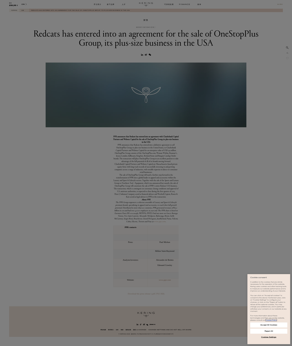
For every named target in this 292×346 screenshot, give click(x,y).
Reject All (269, 331)
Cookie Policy (271, 320)
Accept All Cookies (268, 325)
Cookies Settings (268, 337)
